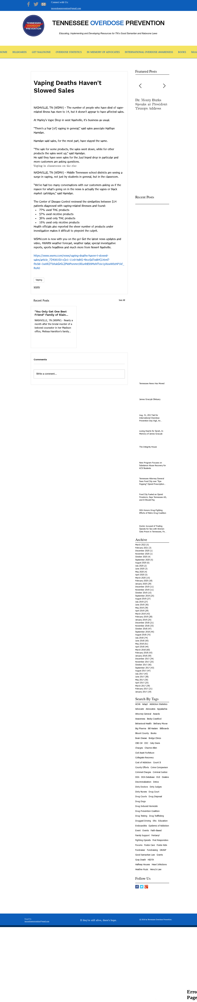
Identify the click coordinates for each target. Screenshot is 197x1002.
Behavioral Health (143, 724)
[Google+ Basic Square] (146, 886)
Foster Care (149, 845)
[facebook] (154, 1000)
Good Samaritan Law (145, 855)
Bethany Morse (160, 724)
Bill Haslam (153, 729)
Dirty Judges (156, 787)
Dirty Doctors (141, 787)
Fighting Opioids (143, 840)
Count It (157, 763)
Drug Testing (141, 816)
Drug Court (154, 792)
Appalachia (162, 709)
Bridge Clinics (155, 738)
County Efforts (142, 767)
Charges (139, 748)
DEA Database (148, 777)
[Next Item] (164, 86)
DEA (137, 777)
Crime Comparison (159, 767)
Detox (156, 782)
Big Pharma (140, 729)
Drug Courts (141, 797)
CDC (146, 743)
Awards (156, 714)
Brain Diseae (141, 738)
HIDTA (151, 860)
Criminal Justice (160, 772)
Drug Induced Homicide (146, 806)
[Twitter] (36, 4)
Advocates (150, 709)
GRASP (163, 850)
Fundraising (152, 850)
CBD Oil (138, 743)
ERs (154, 821)
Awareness (140, 719)
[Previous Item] (140, 86)
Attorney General (143, 714)
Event (138, 831)
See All (122, 300)
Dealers (165, 777)
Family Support (142, 835)
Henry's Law (155, 869)
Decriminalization (143, 782)
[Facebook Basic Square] (137, 886)
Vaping (39, 280)
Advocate (139, 709)
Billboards (164, 729)
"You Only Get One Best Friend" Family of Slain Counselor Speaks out (51, 313)
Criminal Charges (143, 772)
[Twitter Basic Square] (141, 886)
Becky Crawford (154, 719)
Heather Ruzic (141, 869)
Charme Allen (151, 748)
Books (153, 733)
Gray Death (140, 860)
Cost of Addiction (143, 763)
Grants (160, 855)
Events (146, 831)
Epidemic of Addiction (159, 826)
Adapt (145, 704)
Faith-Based (156, 831)
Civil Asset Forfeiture (144, 753)
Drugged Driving (143, 821)
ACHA (137, 704)
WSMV (37, 287)
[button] (41, 53)
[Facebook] (28, 4)
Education (163, 821)
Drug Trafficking (156, 816)
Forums (138, 845)
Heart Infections (159, 865)
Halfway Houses (142, 865)
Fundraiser (140, 850)
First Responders (160, 840)
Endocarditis (141, 826)
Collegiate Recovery (144, 758)
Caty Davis (155, 743)
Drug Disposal (155, 797)
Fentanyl (155, 835)
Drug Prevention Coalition (147, 811)
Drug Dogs (140, 801)
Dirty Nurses (141, 792)
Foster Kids (162, 845)
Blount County (142, 733)
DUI (158, 777)
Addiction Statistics (158, 704)
